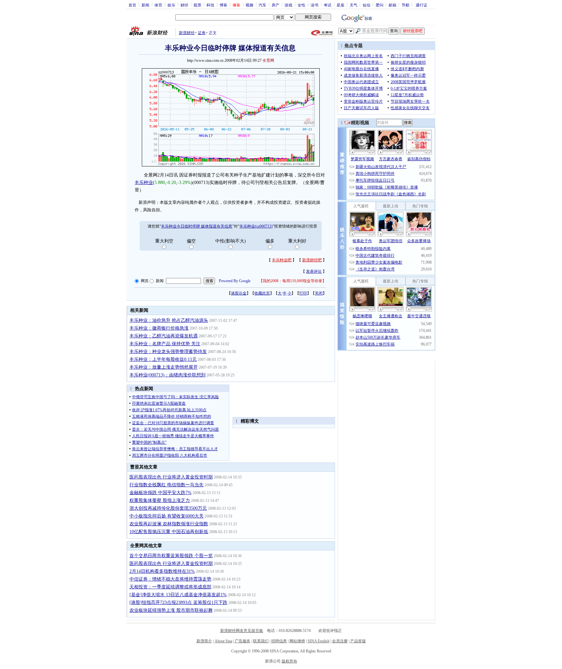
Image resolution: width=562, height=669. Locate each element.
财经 (184, 5)
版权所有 (289, 661)
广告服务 (242, 641)
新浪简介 (204, 641)
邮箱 (392, 5)
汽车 (262, 5)
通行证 (421, 5)
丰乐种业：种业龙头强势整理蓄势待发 (168, 351)
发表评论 (314, 271)
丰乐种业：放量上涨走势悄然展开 (163, 367)
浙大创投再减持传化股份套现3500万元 (168, 508)
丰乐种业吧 (281, 260)
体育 (158, 5)
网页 (145, 281)
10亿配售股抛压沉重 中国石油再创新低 (168, 531)
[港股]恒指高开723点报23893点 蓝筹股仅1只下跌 (178, 602)
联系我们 (261, 641)
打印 (303, 293)
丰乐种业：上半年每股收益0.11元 (163, 359)
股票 (197, 5)
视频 (249, 5)
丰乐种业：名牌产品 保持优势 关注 (164, 343)
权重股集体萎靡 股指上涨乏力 (159, 500)
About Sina (223, 641)
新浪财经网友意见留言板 (241, 630)
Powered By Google (234, 281)
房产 (275, 5)
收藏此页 (262, 293)
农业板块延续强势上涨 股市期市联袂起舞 (171, 610)
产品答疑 (358, 641)
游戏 (288, 5)
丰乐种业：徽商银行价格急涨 (159, 328)
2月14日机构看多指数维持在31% (162, 571)
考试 (327, 5)
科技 (210, 5)
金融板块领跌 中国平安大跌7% (160, 492)
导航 (405, 5)
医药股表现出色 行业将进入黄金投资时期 (171, 477)
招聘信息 (279, 641)
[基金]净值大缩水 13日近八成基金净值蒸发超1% (178, 594)
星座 (340, 5)
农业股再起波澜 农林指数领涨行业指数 (168, 523)
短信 (366, 5)
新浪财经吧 (312, 260)
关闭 (319, 293)
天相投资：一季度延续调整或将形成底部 (170, 586)
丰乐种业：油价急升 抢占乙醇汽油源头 (168, 320)
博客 (223, 5)
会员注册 (340, 641)
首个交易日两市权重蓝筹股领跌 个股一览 (171, 555)
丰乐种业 (144, 182)
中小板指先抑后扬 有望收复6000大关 (166, 516)
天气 (353, 5)
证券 (202, 33)
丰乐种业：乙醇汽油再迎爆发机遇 (163, 336)
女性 (301, 5)
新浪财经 (186, 33)
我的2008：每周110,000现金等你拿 (292, 281)
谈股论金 (239, 293)
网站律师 (297, 641)
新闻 (145, 5)
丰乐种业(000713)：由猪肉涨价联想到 (167, 375)
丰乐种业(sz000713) (256, 226)
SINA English (318, 641)
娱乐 (171, 5)
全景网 (268, 60)
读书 (314, 5)
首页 (132, 5)
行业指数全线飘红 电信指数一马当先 (166, 484)
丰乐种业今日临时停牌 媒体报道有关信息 (196, 226)
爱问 (379, 5)
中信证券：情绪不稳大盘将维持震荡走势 (170, 579)
